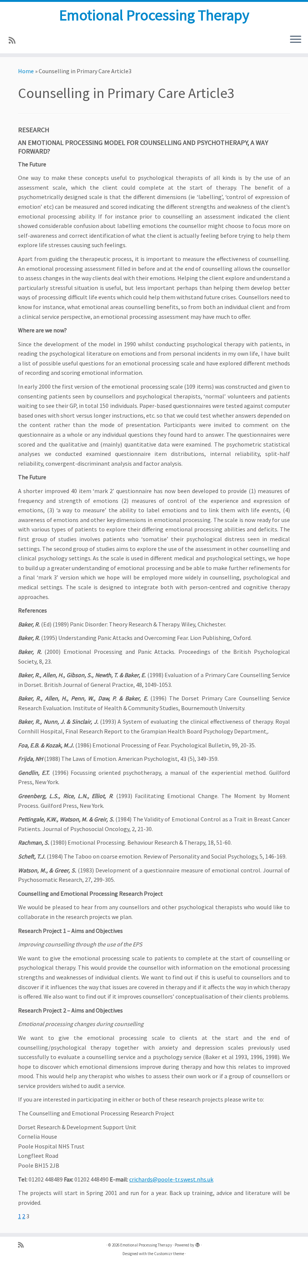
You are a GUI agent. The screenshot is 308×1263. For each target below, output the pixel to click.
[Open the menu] (295, 39)
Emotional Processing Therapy (154, 15)
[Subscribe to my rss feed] (14, 40)
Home (26, 71)
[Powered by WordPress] (197, 1243)
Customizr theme (169, 1253)
